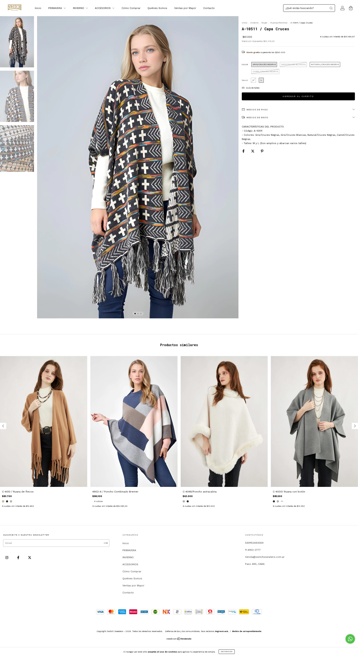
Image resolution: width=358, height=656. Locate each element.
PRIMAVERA (55, 8)
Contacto (209, 8)
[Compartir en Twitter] (253, 151)
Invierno (254, 23)
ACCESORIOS (103, 8)
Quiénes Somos (157, 8)
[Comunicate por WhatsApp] (350, 639)
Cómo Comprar (131, 8)
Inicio (38, 8)
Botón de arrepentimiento (246, 631)
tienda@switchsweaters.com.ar (264, 556)
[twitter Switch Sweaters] (29, 557)
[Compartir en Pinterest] (262, 151)
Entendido (226, 651)
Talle (245, 80)
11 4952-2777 (253, 549)
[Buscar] (331, 8)
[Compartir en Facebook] (244, 151)
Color (245, 64)
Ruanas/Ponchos (278, 23)
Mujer (264, 23)
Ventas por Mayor (185, 8)
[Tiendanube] (179, 639)
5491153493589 (254, 542)
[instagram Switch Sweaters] (7, 557)
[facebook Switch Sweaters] (19, 557)
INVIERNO (79, 8)
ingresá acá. (222, 631)
